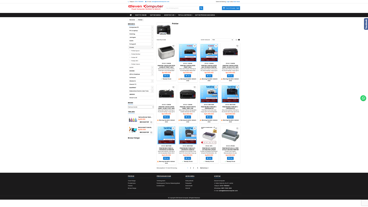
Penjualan (188, 183)
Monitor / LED (169, 15)
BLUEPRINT (132, 88)
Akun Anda (189, 176)
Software (132, 77)
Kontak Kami (160, 186)
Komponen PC (134, 27)
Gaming (132, 34)
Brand (130, 103)
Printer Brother (135, 54)
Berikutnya (204, 168)
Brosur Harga (132, 188)
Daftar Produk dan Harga (205, 15)
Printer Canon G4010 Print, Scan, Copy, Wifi (166, 107)
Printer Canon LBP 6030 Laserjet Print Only (166, 66)
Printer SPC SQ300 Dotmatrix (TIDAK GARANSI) (209, 149)
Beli (166, 76)
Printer (131, 47)
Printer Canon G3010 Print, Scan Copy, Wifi (230, 66)
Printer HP (134, 57)
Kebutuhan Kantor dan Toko (139, 91)
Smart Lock (133, 98)
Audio (131, 41)
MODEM (131, 71)
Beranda (131, 24)
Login (228, 1)
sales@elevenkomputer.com (160, 1)
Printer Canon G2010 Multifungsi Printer (209, 66)
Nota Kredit (188, 186)
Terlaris (131, 112)
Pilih (222, 40)
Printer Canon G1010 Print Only (187, 66)
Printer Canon (135, 64)
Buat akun (237, 1)
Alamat (187, 188)
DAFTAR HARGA (155, 15)
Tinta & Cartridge (184, 15)
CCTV (131, 67)
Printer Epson (135, 51)
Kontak (217, 176)
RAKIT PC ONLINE (140, 15)
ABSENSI (132, 94)
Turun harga (132, 181)
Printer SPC (134, 61)
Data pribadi (189, 181)
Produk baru (132, 183)
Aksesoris (132, 81)
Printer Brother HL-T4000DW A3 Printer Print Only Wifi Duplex (166, 149)
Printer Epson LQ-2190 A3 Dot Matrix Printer (230, 149)
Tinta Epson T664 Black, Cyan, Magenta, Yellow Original (145, 117)
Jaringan (132, 37)
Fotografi (132, 44)
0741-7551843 (139, 1)
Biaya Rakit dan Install (145, 127)
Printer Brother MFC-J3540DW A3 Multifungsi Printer (209, 108)
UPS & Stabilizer (134, 74)
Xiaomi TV (132, 84)
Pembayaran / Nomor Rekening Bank (168, 183)
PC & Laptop (133, 31)
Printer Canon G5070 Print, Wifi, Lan (188, 107)
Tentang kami (161, 181)
